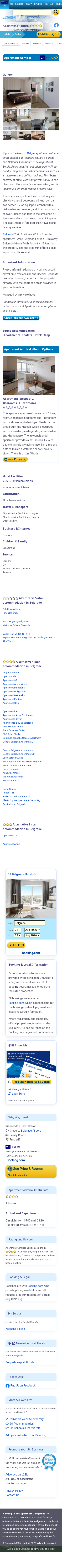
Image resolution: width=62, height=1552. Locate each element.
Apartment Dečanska (14, 695)
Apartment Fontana (13, 699)
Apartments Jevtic (12, 718)
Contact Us (12, 1495)
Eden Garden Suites (13, 757)
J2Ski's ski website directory (26, 1419)
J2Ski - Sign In (49, 34)
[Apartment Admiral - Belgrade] (17, 92)
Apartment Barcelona (14, 687)
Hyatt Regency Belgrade (15, 621)
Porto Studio (9, 789)
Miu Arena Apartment (13, 776)
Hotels (6, 34)
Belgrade (32, 153)
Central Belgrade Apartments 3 (19, 753)
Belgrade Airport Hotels (20, 1362)
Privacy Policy (14, 1490)
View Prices (15, 459)
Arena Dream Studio (13, 726)
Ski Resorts (11, 43)
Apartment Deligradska (15, 691)
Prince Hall (8, 792)
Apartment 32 (10, 680)
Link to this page (16, 1483)
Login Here (18, 1093)
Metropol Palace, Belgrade (16, 625)
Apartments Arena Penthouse (18, 715)
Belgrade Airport (31, 1130)
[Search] (56, 12)
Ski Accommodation (21, 1423)
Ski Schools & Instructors (24, 1428)
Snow (25, 43)
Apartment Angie (11, 843)
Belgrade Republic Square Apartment (22, 737)
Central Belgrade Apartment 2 (18, 741)
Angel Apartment (11, 672)
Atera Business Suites (14, 730)
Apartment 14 (10, 835)
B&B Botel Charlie (12, 734)
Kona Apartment (11, 772)
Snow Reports (34, 4)
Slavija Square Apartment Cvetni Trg (21, 800)
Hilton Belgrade (11, 612)
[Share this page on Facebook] (56, 26)
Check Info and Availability (21, 318)
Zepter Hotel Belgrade (14, 804)
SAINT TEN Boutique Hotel (16, 633)
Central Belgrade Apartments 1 (19, 750)
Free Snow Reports (31, 1081)
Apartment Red (10, 711)
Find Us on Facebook (22, 1385)
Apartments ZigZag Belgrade (18, 722)
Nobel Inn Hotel (11, 780)
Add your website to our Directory (26, 1435)
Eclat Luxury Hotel (12, 609)
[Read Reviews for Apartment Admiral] (16, 1160)
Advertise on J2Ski (17, 1474)
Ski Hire (36, 43)
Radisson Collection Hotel (16, 796)
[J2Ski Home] (10, 18)
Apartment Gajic (11, 703)
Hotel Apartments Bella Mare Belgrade (22, 761)
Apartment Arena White (15, 684)
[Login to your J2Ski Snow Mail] (31, 1064)
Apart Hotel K (10, 676)
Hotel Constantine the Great (17, 765)
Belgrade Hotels (22, 874)
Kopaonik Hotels (15, 1329)
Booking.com (35, 1286)
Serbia (18, 34)
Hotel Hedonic (10, 769)
